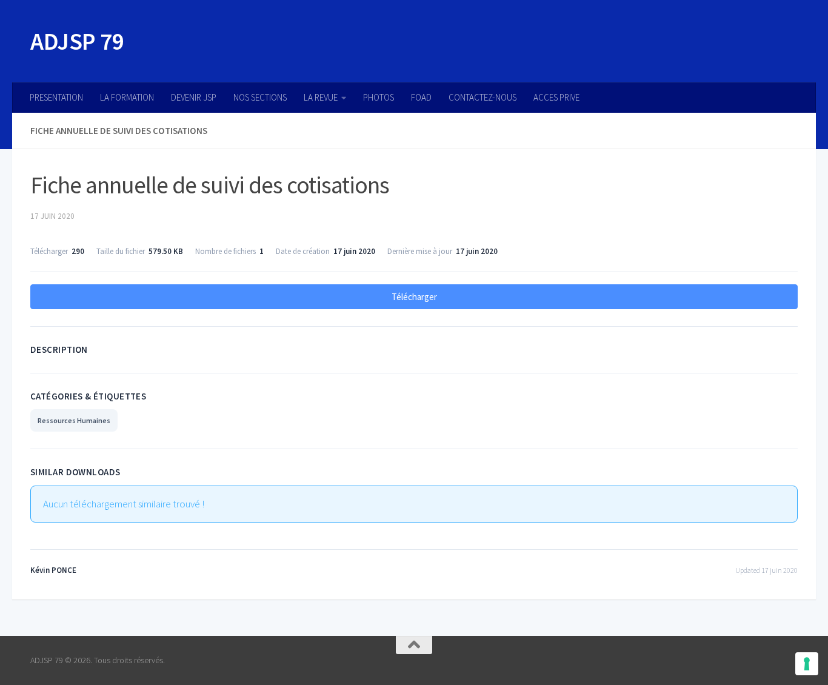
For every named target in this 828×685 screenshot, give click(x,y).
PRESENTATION (56, 97)
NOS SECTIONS (260, 97)
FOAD (421, 97)
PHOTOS (378, 97)
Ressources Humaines (74, 420)
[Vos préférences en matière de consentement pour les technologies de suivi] (806, 663)
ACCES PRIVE (556, 97)
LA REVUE (321, 97)
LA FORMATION (127, 97)
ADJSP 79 (77, 41)
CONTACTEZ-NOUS (482, 97)
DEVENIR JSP (193, 97)
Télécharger (414, 296)
